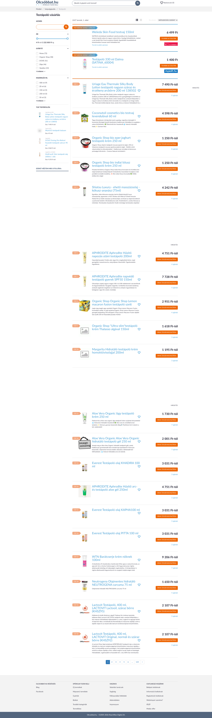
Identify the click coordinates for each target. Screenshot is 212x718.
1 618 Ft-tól (170, 326)
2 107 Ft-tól (170, 605)
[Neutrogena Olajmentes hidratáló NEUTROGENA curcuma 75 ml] (85, 586)
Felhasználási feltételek (118, 696)
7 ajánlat (174, 425)
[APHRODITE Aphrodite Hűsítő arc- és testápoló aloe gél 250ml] (85, 491)
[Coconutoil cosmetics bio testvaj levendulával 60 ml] (85, 117)
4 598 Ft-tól (170, 113)
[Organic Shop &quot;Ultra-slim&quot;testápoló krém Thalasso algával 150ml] (85, 330)
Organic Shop (44, 57)
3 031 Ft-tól (170, 463)
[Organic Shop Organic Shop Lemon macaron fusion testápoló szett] (85, 306)
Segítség (113, 692)
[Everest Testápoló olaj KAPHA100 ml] (85, 514)
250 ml (42, 94)
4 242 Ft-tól (170, 187)
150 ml (42, 90)
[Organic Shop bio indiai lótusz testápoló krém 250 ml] (85, 167)
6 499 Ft (172, 32)
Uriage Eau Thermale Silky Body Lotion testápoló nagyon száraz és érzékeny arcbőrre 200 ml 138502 (114, 87)
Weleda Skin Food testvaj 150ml (113, 32)
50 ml (41, 97)
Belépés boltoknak (153, 687)
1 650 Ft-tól (170, 582)
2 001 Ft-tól (170, 438)
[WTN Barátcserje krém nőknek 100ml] (85, 561)
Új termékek (77, 687)
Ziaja (41, 64)
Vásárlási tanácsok (116, 687)
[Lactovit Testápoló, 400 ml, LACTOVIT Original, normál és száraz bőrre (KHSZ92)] (85, 638)
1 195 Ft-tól (170, 349)
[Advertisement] (189, 50)
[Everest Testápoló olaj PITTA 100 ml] (85, 538)
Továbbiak (39, 71)
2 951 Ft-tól (170, 301)
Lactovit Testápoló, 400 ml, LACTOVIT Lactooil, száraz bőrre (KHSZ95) (113, 608)
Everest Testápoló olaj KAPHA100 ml (116, 510)
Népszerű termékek (80, 692)
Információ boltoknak (154, 692)
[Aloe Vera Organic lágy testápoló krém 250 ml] (85, 418)
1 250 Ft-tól (170, 138)
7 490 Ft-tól (170, 84)
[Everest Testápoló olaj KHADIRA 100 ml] (85, 468)
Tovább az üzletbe (168, 38)
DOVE (41, 61)
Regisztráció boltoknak (154, 696)
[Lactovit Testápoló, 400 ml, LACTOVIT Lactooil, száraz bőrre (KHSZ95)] (85, 609)
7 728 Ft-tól (170, 277)
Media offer (150, 709)
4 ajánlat (174, 124)
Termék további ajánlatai (100, 45)
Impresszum (114, 704)
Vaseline (42, 68)
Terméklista (77, 709)
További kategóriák (80, 704)
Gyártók (76, 696)
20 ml (41, 86)
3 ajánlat (174, 337)
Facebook (39, 692)
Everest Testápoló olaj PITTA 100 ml (115, 533)
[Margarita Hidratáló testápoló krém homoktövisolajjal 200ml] (85, 354)
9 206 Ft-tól (170, 557)
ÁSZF (148, 704)
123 (137, 662)
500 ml (42, 83)
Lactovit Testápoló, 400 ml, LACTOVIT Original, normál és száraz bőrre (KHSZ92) (115, 637)
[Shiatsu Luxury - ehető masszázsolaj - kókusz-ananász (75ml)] (85, 192)
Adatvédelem (114, 700)
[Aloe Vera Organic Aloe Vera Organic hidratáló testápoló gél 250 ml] (85, 443)
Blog (37, 687)
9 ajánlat (174, 95)
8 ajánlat (174, 149)
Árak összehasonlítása (166, 90)
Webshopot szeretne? (154, 700)
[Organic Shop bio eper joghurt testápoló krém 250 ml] (85, 142)
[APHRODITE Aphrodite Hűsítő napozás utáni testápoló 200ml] (85, 257)
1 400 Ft (172, 59)
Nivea (41, 53)
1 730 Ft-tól (170, 414)
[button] (168, 3)
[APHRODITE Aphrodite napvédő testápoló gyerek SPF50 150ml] (85, 281)
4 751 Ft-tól (170, 253)
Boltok (75, 700)
